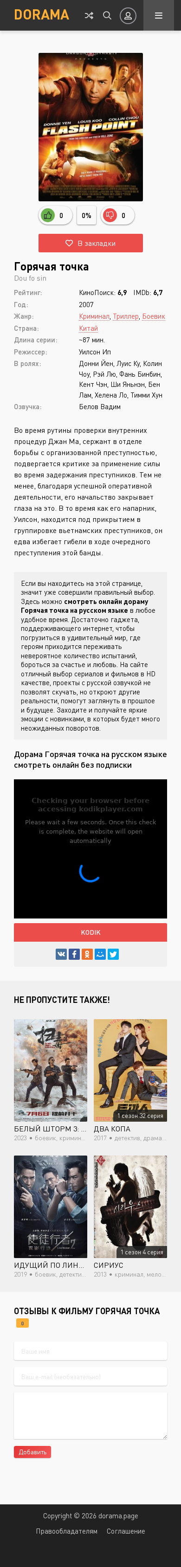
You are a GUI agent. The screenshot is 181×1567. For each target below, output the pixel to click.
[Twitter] (113, 954)
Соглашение (126, 1531)
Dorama (41, 14)
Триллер (126, 316)
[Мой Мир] (100, 954)
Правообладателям (66, 1531)
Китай (88, 328)
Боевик (153, 316)
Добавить (32, 1452)
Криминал (94, 316)
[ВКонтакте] (61, 954)
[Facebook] (74, 954)
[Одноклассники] (87, 954)
